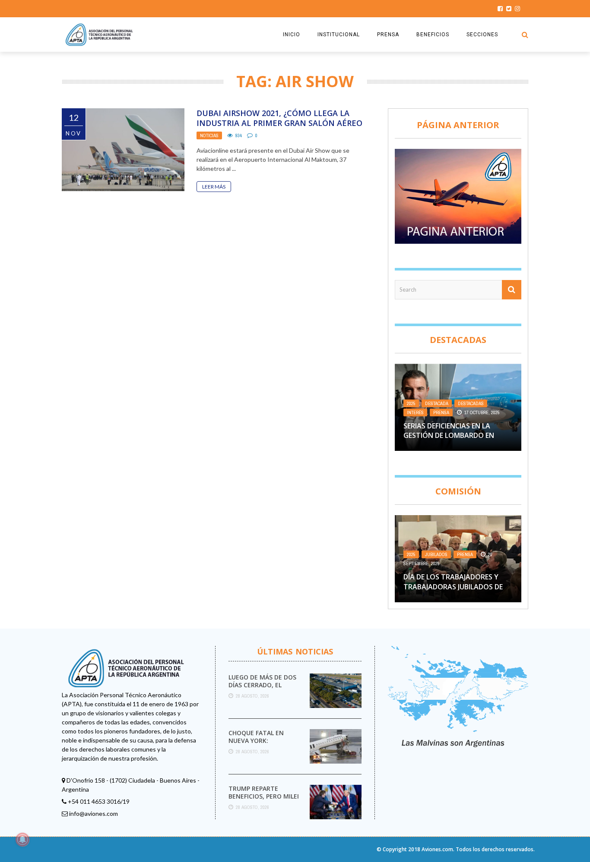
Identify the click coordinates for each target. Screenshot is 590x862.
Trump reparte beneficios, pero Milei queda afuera (263, 796)
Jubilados (436, 554)
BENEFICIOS (432, 34)
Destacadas (471, 403)
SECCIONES (482, 34)
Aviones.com (437, 849)
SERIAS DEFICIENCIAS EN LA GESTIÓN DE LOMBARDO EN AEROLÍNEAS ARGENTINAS (448, 435)
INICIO (291, 34)
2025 (411, 403)
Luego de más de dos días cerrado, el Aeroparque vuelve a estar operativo (263, 689)
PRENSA (388, 34)
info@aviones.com (93, 813)
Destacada (436, 403)
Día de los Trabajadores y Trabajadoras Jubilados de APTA (453, 586)
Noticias (209, 135)
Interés (415, 412)
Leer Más (213, 186)
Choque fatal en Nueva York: (256, 737)
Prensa (441, 412)
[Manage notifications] (22, 839)
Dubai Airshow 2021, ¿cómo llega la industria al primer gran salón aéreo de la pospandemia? (279, 123)
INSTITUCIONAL (338, 34)
